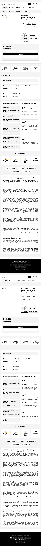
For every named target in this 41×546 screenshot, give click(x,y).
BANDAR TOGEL (11, 7)
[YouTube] (24, 269)
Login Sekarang (20, 54)
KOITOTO (3, 11)
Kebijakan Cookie (26, 262)
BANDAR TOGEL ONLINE (30, 7)
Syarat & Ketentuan (20, 262)
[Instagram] (19, 269)
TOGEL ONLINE (18, 7)
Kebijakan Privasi (14, 262)
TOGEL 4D (23, 7)
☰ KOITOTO (5, 7)
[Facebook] (17, 269)
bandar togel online (11, 224)
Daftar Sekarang (20, 329)
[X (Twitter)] (22, 269)
